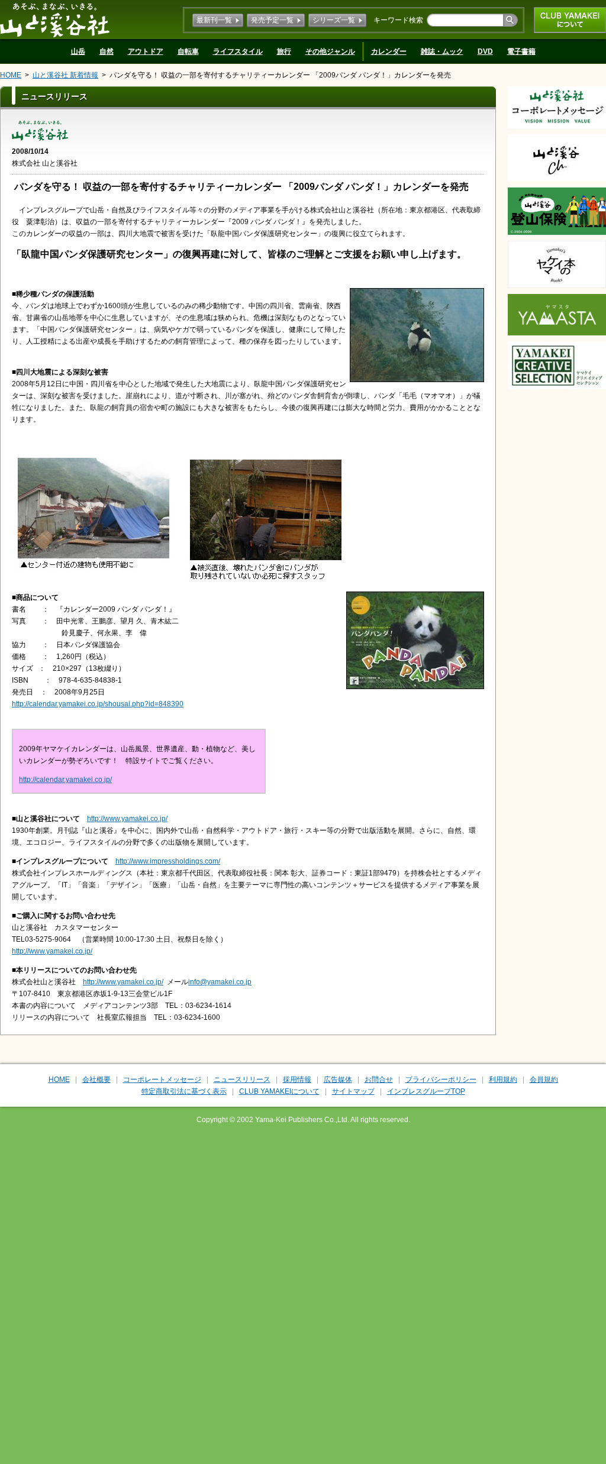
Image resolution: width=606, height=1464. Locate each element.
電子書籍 (521, 51)
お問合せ (379, 1079)
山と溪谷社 (54, 19)
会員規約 (544, 1079)
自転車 (188, 51)
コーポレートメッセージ (162, 1079)
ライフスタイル (238, 51)
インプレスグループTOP (426, 1091)
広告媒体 (338, 1079)
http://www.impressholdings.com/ (167, 861)
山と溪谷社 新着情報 (65, 75)
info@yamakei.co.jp (220, 982)
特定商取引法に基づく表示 (184, 1091)
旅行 (284, 51)
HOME (10, 75)
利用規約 (503, 1079)
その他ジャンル (330, 51)
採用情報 (297, 1079)
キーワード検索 (398, 20)
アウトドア (145, 51)
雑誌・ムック (442, 51)
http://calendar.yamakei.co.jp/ (65, 779)
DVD (485, 51)
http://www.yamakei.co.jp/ (127, 819)
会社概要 (96, 1079)
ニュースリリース (242, 1079)
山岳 (78, 51)
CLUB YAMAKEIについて (570, 20)
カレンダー (389, 51)
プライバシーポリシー (440, 1079)
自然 (106, 51)
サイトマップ (353, 1091)
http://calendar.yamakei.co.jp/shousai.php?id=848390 (97, 704)
